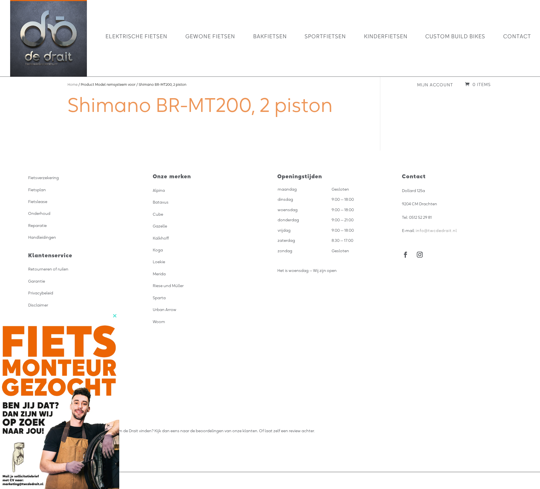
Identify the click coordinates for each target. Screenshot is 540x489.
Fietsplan (37, 189)
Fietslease (37, 201)
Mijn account (435, 84)
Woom (159, 321)
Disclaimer (38, 305)
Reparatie (37, 225)
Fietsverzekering (43, 177)
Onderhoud (39, 213)
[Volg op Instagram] (420, 255)
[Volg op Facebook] (405, 255)
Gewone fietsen (210, 37)
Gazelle (160, 226)
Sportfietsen (325, 37)
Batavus (160, 202)
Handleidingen (42, 237)
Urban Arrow (164, 309)
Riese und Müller (168, 285)
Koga (158, 250)
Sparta (159, 297)
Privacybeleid (40, 293)
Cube (158, 214)
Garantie (36, 281)
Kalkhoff (161, 238)
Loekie (159, 261)
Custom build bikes (455, 37)
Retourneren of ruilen (48, 269)
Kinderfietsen (386, 37)
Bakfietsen (270, 37)
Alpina (159, 190)
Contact (517, 37)
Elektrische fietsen (136, 37)
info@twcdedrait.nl (436, 230)
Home (73, 84)
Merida (159, 273)
